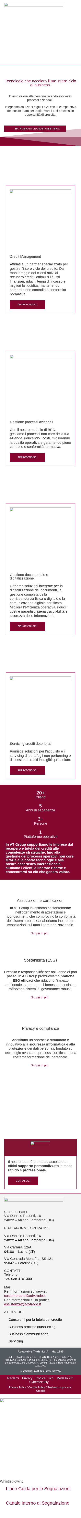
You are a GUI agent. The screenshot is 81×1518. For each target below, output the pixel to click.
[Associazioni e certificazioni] (40, 889)
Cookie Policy (36, 1387)
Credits (40, 1390)
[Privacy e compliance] (40, 1016)
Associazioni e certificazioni (40, 900)
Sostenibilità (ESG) (40, 960)
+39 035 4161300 (18, 1279)
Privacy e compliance (40, 1028)
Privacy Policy (17, 1387)
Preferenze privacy (59, 1387)
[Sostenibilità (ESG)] (40, 948)
